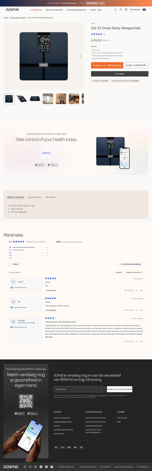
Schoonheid (58, 434)
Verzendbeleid (142, 467)
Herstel (57, 426)
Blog (119, 422)
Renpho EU (69, 467)
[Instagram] (25, 467)
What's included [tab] (15, 197)
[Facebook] (41, 467)
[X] (30, 467)
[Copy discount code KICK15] (119, 65)
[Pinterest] (46, 467)
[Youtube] (35, 467)
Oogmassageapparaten (63, 422)
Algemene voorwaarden (123, 467)
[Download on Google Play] (52, 165)
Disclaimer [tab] (50, 197)
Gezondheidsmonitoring (63, 430)
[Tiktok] (51, 467)
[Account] (120, 9)
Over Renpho (122, 418)
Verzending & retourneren (95, 422)
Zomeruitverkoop (53, 3)
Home (6, 17)
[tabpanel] (76, 209)
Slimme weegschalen (62, 418)
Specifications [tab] (35, 197)
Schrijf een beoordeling (132, 264)
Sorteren (119, 272)
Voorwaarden (91, 395)
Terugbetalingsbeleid (87, 467)
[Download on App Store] (39, 165)
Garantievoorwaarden (93, 426)
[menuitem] (100, 9)
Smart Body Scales (18, 17)
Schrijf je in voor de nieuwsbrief (119, 389)
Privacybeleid (101, 395)
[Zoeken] (115, 9)
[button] (80, 56)
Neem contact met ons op (95, 418)
